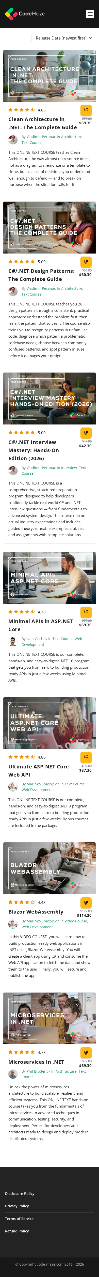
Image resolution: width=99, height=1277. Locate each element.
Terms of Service (19, 1218)
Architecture (71, 136)
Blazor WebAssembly (35, 911)
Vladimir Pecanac (41, 136)
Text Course (32, 142)
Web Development (37, 789)
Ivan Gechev (37, 638)
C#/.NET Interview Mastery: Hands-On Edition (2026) (33, 450)
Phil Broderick (38, 1071)
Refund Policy (17, 1231)
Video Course (76, 921)
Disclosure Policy (20, 1193)
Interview (69, 467)
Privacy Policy (17, 1206)
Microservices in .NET (36, 1061)
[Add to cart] (86, 110)
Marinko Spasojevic (43, 784)
